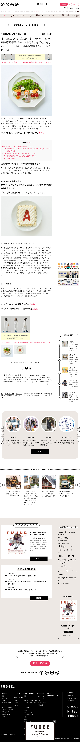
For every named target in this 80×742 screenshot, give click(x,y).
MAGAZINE (61, 12)
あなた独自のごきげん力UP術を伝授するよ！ (17, 146)
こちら (41, 133)
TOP (2, 394)
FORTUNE (54, 12)
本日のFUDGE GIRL (63, 541)
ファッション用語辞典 (7, 710)
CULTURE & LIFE (38, 12)
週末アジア (38, 15)
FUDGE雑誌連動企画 (63, 543)
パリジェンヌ (65, 537)
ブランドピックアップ (7, 707)
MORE (38, 559)
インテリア (62, 534)
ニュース (4, 700)
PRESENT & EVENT (71, 12)
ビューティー (41, 698)
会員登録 (64, 4)
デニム (60, 553)
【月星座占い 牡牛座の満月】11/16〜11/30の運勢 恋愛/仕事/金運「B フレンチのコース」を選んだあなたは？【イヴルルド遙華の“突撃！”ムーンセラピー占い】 (17, 378)
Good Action (9, 158)
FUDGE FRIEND (66, 556)
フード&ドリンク (23, 15)
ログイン (75, 4)
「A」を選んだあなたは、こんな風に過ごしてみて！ (20, 153)
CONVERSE (60, 532)
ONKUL (70, 567)
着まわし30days (70, 532)
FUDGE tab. (11, 12)
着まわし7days (6, 714)
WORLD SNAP (19, 12)
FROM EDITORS (72, 698)
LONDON (17, 705)
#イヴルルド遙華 (16, 362)
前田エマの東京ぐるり (67, 15)
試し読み (68, 632)
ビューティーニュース (30, 698)
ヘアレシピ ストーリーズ (30, 700)
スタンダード (5, 712)
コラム (31, 15)
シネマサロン (56, 15)
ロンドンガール (65, 549)
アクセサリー (5, 716)
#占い (40, 362)
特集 (3, 696)
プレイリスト (47, 15)
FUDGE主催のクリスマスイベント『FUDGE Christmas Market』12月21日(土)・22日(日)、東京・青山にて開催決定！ (40, 379)
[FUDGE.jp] (40, 4)
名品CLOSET (5, 698)
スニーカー (70, 546)
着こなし (71, 571)
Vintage (62, 546)
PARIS (16, 703)
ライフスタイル (12, 15)
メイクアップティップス (30, 703)
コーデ (62, 567)
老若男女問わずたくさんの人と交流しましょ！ (21, 156)
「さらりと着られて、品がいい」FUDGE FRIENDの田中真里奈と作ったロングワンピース (26, 62)
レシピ (40, 700)
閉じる (29, 142)
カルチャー (2, 15)
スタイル (61, 571)
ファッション (41, 696)
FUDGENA (47, 12)
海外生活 (40, 705)
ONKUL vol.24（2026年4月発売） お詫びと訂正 (22, 590)
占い (60, 583)
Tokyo (60, 574)
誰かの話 (78, 15)
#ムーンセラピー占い (30, 362)
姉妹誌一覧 (70, 695)
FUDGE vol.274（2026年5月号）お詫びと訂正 (22, 576)
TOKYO (16, 701)
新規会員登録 (40, 663)
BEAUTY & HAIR (28, 12)
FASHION (3, 12)
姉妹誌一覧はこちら (68, 635)
